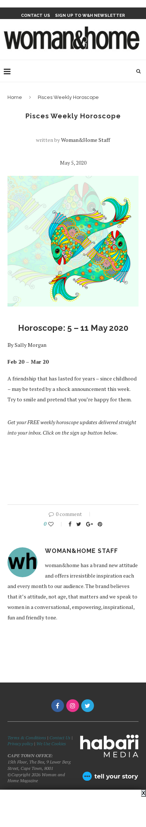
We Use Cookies (51, 743)
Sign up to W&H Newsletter (90, 15)
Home (14, 97)
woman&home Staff (85, 139)
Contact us (35, 15)
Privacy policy (20, 743)
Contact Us (60, 737)
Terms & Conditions (26, 737)
